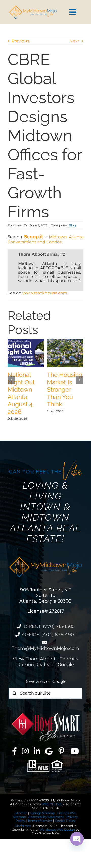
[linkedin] (37, 751)
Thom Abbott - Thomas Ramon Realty (47, 661)
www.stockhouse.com (44, 293)
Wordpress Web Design (57, 829)
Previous (20, 41)
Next (74, 41)
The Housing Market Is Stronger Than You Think (64, 389)
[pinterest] (61, 751)
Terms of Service (40, 821)
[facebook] (14, 751)
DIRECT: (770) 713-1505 (49, 626)
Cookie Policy (65, 821)
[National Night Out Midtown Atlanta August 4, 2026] (26, 341)
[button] (11, 380)
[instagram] (25, 751)
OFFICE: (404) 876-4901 (49, 634)
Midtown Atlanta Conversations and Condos (45, 239)
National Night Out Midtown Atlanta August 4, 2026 (21, 393)
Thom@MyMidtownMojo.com (45, 648)
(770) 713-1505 (52, 804)
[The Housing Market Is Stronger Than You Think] (65, 341)
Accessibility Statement (46, 817)
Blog (72, 225)
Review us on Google (45, 681)
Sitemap (21, 813)
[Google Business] (49, 751)
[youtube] (74, 751)
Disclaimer (23, 826)
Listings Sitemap (42, 813)
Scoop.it (33, 237)
